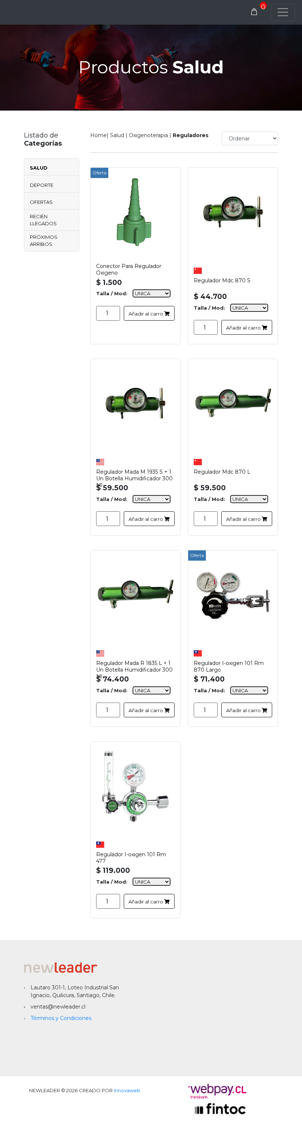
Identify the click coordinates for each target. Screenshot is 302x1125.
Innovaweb (127, 1090)
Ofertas (41, 202)
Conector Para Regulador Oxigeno (128, 268)
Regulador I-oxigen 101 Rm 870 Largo (229, 665)
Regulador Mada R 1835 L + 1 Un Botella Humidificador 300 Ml (134, 665)
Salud (39, 168)
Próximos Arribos (43, 240)
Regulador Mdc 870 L (222, 472)
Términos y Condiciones (61, 1018)
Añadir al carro (146, 314)
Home (98, 135)
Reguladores (190, 135)
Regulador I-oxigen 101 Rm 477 (131, 856)
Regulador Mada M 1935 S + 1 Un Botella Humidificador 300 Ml (134, 474)
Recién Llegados (43, 220)
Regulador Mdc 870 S (222, 280)
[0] (254, 12)
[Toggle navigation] (283, 12)
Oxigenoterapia (148, 135)
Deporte (41, 185)
